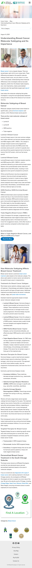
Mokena (19, 483)
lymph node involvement (19, 294)
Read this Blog (7, 239)
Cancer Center (4, 21)
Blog (11, 21)
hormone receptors (18, 111)
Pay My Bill (16, 557)
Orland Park (25, 483)
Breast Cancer (12, 521)
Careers (16, 554)
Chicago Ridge (5, 483)
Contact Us (16, 561)
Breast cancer (4, 71)
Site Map (16, 551)
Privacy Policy (16, 547)
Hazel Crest (13, 483)
